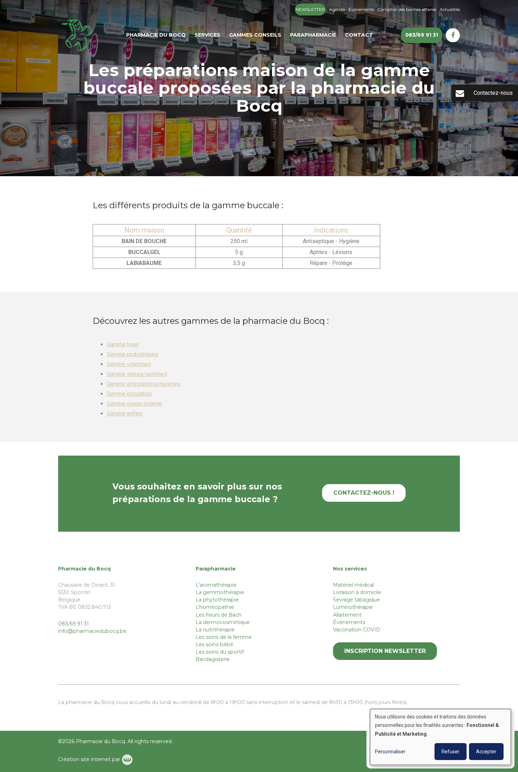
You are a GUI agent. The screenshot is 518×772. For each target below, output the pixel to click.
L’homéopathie (215, 607)
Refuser (451, 751)
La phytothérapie (217, 600)
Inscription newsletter (385, 651)
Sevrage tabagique (356, 600)
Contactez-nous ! (363, 492)
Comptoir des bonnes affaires (406, 9)
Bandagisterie (213, 659)
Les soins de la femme (224, 637)
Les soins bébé (214, 644)
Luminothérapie (353, 607)
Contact (359, 35)
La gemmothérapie (220, 592)
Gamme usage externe (134, 403)
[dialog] (440, 737)
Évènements (361, 9)
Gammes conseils (255, 35)
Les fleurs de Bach (218, 615)
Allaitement (347, 615)
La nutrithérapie (215, 629)
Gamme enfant (124, 413)
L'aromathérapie (216, 585)
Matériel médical (353, 585)
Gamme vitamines (129, 364)
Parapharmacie (313, 35)
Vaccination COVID (356, 629)
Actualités (450, 9)
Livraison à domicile (357, 592)
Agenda (337, 9)
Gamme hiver (123, 344)
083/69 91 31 (73, 623)
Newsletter (310, 9)
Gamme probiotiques (132, 354)
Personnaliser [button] (390, 751)
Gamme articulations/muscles (143, 384)
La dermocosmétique (223, 622)
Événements (349, 622)
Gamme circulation (129, 393)
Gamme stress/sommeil (137, 374)
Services (207, 35)
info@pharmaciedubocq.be (92, 631)
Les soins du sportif (220, 652)
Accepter (486, 751)
